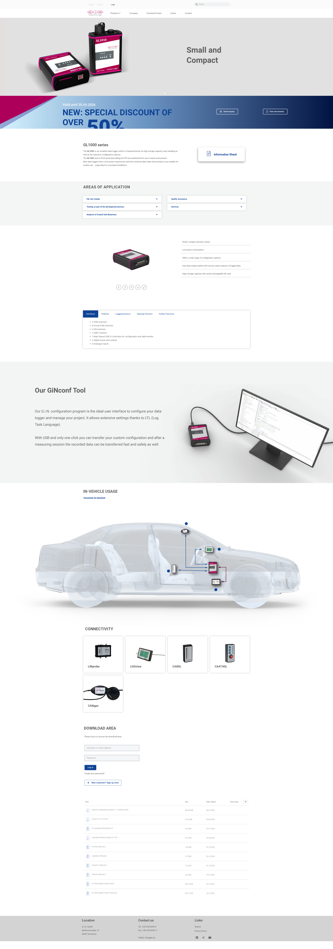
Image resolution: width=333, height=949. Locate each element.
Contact (188, 13)
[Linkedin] (197, 937)
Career (173, 13)
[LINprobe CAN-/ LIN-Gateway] (216, 590)
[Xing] (203, 937)
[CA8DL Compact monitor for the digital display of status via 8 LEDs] (168, 571)
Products (114, 13)
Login (113, 5)
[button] (165, 93)
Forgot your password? (95, 773)
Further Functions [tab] (166, 314)
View (222, 171)
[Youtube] (210, 937)
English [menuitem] (91, 5)
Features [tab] (105, 314)
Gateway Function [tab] (144, 314)
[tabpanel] (166, 333)
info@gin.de (150, 938)
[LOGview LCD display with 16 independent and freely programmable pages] (219, 549)
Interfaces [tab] (90, 314)
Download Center (154, 13)
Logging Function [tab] (123, 314)
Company (134, 13)
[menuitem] (91, 4)
